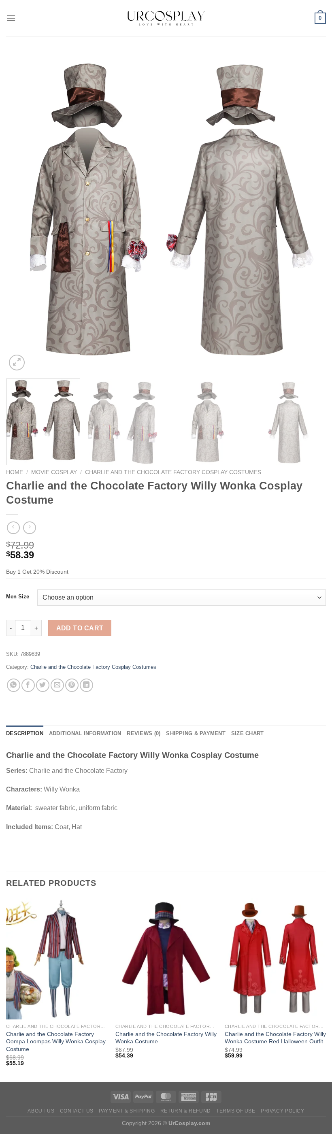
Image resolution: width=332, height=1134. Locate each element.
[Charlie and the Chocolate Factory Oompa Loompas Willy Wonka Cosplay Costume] (56, 958)
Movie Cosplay (54, 472)
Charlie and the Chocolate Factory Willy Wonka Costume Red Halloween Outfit (275, 1038)
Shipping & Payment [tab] (196, 733)
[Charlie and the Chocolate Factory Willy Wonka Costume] (166, 958)
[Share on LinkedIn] (86, 685)
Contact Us (77, 1111)
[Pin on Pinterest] (72, 685)
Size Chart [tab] (247, 733)
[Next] (309, 213)
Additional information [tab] (85, 733)
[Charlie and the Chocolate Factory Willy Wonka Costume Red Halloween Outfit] (275, 958)
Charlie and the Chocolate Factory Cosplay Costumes (173, 472)
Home (14, 472)
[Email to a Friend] (57, 685)
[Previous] (22, 213)
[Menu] (11, 18)
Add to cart (80, 628)
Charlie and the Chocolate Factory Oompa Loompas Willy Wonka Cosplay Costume (56, 1041)
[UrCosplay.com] (166, 18)
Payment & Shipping (127, 1111)
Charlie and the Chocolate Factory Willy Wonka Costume (166, 1038)
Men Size (17, 597)
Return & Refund (185, 1111)
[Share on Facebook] (28, 685)
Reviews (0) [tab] (143, 733)
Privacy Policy (282, 1111)
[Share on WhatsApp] (13, 685)
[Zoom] (17, 362)
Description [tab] (24, 733)
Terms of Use (235, 1111)
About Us (41, 1111)
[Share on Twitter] (42, 685)
